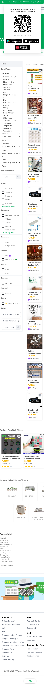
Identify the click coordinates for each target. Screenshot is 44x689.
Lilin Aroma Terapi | (6, 565)
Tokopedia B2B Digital (10, 639)
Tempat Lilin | (4, 555)
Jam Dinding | (4, 542)
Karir (3, 628)
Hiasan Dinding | (5, 557)
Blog (3, 631)
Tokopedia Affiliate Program (12, 635)
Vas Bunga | (4, 553)
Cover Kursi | (4, 559)
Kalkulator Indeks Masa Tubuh (13, 646)
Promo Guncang (8, 660)
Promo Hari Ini (7, 653)
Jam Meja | (3, 538)
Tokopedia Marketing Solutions (13, 642)
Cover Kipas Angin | (6, 562)
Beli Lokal (5, 656)
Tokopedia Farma (8, 649)
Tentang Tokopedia (8, 621)
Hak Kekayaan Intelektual (11, 624)
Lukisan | (9, 544)
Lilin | (9, 553)
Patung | (3, 544)
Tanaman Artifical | (6, 551)
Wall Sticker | (4, 546)
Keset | (2, 549)
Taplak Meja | (4, 540)
